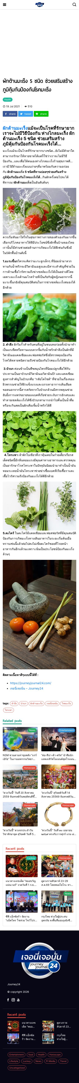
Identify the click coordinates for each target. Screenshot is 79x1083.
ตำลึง (14, 703)
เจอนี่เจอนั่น (52, 703)
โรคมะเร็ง (66, 703)
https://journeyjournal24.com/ (30, 683)
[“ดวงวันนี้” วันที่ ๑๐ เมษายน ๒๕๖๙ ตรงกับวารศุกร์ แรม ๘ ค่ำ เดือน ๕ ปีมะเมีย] (58, 814)
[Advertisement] (39, 45)
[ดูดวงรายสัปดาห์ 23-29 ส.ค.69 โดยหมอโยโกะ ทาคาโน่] (57, 866)
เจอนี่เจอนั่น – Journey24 (26, 688)
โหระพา (8, 710)
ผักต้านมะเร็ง (15, 128)
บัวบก (23, 703)
